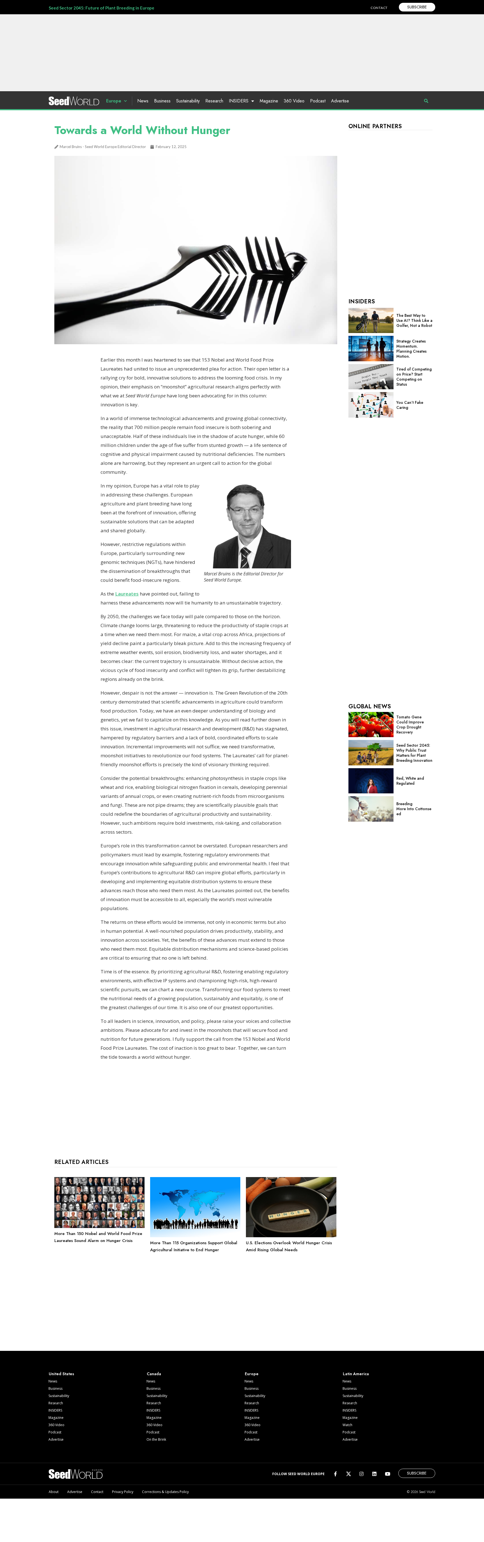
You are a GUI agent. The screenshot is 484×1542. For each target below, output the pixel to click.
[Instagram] (361, 1474)
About (54, 1491)
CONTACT (379, 8)
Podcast (317, 101)
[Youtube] (387, 1474)
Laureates (127, 593)
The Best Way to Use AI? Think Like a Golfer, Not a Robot (414, 320)
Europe (113, 101)
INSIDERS (238, 101)
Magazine (269, 101)
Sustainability (188, 101)
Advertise (340, 101)
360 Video (294, 101)
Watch (347, 1425)
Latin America (356, 1374)
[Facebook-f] (335, 1474)
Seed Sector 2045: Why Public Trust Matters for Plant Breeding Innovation (414, 752)
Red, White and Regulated (410, 780)
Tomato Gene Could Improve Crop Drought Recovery (410, 724)
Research (214, 101)
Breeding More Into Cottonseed (413, 809)
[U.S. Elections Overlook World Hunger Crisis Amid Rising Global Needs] (291, 1236)
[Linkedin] (374, 1474)
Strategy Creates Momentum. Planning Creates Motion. (411, 348)
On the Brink (156, 1439)
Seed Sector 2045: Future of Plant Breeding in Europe (101, 7)
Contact (97, 1491)
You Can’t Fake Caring (409, 405)
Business (162, 101)
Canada (154, 1374)
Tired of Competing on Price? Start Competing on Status (414, 376)
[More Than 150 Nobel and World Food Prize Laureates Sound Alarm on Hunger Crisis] (99, 1227)
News (142, 101)
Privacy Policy (122, 1491)
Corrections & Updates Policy (165, 1491)
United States (61, 1374)
